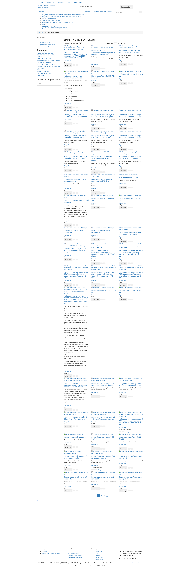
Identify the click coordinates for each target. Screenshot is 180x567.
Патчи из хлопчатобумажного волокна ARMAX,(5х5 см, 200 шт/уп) (75, 250)
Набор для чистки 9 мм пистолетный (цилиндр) (73, 77)
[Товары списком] (77, 43)
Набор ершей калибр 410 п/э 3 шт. (131, 75)
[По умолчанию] (115, 43)
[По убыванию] (127, 43)
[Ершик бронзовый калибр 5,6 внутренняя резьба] (76, 452)
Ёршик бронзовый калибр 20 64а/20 (130, 438)
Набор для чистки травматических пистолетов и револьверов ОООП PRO (75, 385)
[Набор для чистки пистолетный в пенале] (76, 196)
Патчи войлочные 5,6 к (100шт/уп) (131, 199)
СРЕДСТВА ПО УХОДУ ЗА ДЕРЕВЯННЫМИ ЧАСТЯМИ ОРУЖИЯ (61, 17)
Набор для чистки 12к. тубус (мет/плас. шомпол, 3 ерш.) (102, 115)
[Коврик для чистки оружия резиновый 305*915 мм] (103, 175)
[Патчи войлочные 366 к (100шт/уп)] (103, 228)
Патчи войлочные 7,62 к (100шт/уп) (73, 231)
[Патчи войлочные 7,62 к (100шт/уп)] (76, 228)
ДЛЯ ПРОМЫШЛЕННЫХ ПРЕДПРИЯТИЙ (54, 28)
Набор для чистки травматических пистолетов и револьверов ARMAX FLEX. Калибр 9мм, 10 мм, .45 (75, 55)
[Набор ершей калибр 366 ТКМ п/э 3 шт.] (103, 72)
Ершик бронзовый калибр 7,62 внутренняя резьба (103, 457)
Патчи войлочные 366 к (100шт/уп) (100, 231)
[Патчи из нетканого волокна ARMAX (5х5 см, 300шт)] (131, 228)
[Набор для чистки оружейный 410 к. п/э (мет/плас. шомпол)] (103, 413)
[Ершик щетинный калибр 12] (131, 175)
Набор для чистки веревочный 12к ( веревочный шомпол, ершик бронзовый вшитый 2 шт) (131, 253)
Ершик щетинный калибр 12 (130, 177)
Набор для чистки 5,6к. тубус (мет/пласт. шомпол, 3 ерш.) (102, 384)
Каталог (41, 11)
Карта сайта (99, 557)
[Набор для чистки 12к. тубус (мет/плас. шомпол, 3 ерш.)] (103, 111)
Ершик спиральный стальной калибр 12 (130, 457)
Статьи (40, 84)
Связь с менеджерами (47, 46)
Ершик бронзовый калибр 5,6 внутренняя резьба (75, 457)
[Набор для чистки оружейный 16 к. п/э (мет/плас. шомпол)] (76, 413)
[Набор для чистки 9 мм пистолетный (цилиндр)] (76, 72)
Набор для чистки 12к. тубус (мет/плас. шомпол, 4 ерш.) (130, 51)
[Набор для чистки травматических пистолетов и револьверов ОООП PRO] (76, 379)
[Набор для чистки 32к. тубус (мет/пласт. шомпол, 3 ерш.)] (131, 132)
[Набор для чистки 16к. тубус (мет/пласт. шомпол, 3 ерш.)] (131, 111)
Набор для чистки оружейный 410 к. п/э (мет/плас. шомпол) (103, 418)
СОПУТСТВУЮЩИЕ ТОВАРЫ (51, 20)
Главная (40, 32)
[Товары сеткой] (80, 43)
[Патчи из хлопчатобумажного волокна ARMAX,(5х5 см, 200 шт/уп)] (76, 245)
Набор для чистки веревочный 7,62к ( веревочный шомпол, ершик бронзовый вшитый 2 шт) (131, 275)
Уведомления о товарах (47, 44)
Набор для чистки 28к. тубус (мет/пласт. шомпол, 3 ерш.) (102, 136)
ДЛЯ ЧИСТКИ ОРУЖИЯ (49, 18)
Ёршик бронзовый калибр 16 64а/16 (102, 438)
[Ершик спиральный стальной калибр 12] (131, 452)
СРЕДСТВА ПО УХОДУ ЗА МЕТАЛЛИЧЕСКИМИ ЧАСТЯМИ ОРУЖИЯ (63, 15)
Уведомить (129, 432)
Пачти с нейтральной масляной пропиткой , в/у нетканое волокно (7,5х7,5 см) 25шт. (103, 253)
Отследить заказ (45, 42)
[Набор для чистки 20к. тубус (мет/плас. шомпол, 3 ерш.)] (76, 132)
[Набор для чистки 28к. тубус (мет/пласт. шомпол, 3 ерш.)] (103, 132)
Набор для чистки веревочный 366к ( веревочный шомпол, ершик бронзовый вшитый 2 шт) (131, 422)
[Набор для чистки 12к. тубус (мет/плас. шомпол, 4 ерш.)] (131, 47)
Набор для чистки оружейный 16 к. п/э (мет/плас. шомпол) (75, 418)
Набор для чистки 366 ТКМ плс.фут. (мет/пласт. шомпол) (75, 115)
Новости (97, 553)
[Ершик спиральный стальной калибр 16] (76, 473)
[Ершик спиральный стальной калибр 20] (103, 473)
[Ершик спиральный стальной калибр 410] (131, 473)
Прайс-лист (98, 551)
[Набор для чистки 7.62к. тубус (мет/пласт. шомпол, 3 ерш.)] (131, 379)
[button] (68, 65)
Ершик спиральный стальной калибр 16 (75, 478)
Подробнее (67, 61)
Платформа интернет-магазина (82, 565)
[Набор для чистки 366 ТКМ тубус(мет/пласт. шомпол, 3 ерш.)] (103, 153)
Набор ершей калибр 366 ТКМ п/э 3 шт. (103, 77)
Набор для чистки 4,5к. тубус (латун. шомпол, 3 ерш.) (130, 157)
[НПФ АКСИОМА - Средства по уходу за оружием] (50, 6)
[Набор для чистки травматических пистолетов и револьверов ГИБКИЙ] (103, 47)
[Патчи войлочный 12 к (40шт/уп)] (103, 195)
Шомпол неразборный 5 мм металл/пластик (75, 180)
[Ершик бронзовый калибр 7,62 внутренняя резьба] (103, 452)
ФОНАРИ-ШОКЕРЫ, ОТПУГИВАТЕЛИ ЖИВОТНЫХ (57, 22)
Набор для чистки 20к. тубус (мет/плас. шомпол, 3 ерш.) (75, 136)
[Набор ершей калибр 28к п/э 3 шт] (131, 287)
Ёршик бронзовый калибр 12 (75, 437)
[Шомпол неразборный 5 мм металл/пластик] (76, 175)
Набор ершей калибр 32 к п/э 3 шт (103, 291)
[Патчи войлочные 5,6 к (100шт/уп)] (131, 195)
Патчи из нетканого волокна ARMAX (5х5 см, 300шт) (130, 233)
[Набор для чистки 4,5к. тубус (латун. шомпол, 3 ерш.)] (131, 153)
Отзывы (97, 555)
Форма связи (99, 559)
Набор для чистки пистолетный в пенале (76, 201)
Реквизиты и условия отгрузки (103, 11)
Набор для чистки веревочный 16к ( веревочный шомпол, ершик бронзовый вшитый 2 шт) (76, 275)
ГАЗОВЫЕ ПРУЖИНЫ (48, 26)
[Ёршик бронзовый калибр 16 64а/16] (103, 434)
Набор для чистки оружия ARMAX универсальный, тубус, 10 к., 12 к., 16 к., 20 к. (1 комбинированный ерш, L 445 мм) (76, 299)
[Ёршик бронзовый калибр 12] (76, 434)
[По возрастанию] (125, 43)
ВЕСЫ (43, 24)
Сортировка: (109, 43)
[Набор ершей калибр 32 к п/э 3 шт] (103, 287)
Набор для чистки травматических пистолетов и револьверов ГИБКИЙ (103, 52)
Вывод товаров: (69, 43)
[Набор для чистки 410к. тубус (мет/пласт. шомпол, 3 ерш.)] (76, 153)
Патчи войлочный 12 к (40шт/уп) (102, 199)
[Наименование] (118, 43)
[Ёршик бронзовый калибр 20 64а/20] (131, 434)
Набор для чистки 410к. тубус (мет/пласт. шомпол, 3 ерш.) (75, 157)
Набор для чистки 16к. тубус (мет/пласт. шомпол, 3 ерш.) (130, 115)
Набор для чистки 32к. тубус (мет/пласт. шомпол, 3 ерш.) (130, 136)
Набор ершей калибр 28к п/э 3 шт (130, 291)
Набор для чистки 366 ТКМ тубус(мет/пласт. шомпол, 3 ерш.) (102, 158)
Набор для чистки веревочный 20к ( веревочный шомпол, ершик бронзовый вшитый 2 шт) (103, 275)
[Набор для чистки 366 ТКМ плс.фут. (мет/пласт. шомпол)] (76, 111)
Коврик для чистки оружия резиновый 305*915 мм (101, 180)
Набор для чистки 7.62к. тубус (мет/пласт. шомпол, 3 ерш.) (130, 384)
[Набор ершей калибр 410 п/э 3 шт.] (131, 71)
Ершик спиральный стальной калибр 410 (130, 478)
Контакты (88, 11)
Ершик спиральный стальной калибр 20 (102, 478)
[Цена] (121, 43)
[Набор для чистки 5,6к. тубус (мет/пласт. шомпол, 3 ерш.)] (103, 379)
